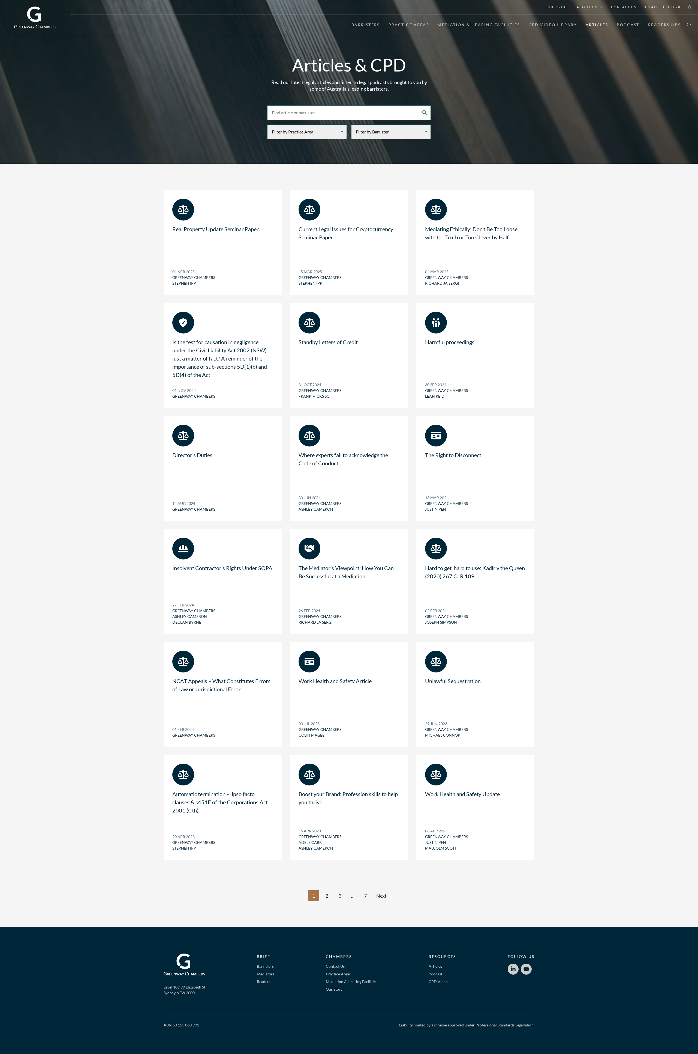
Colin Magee (311, 735)
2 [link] (327, 896)
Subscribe (557, 7)
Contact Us (335, 966)
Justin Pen (435, 509)
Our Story (334, 989)
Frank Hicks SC (314, 396)
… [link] (352, 896)
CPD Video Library (553, 24)
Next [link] (381, 896)
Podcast (628, 24)
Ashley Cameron (316, 509)
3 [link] (340, 896)
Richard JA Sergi (442, 283)
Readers (263, 981)
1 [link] (313, 896)
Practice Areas (409, 24)
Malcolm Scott (441, 848)
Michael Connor (442, 735)
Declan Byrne (186, 622)
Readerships (664, 24)
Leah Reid (434, 396)
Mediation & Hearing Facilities (479, 24)
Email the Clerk (663, 7)
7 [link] (365, 896)
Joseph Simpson (441, 622)
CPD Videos (439, 981)
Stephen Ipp (184, 283)
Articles (597, 24)
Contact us (623, 7)
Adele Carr (310, 842)
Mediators (265, 974)
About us (587, 7)
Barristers (365, 24)
